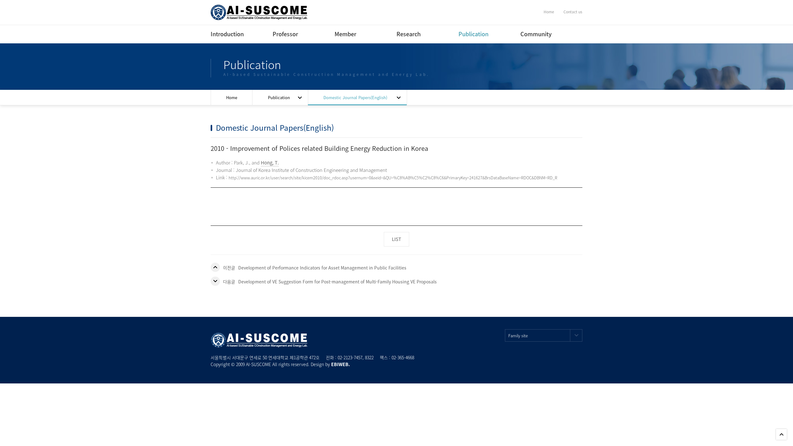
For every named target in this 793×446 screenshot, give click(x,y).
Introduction (216, 34)
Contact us (572, 12)
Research (401, 34)
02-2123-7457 (350, 357)
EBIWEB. (340, 364)
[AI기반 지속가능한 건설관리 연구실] (259, 12)
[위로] (781, 434)
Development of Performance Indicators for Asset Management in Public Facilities (322, 268)
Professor (278, 34)
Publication (463, 34)
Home (549, 12)
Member (340, 34)
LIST (396, 239)
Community (536, 34)
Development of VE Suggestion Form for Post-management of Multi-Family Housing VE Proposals (337, 281)
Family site (518, 336)
